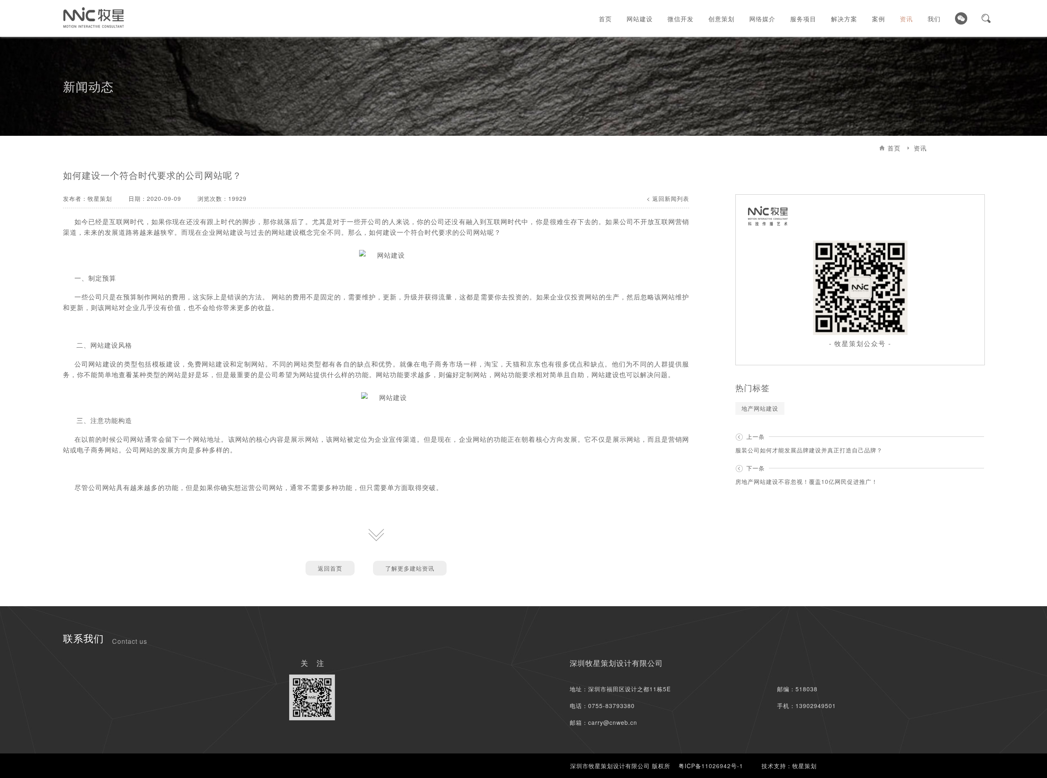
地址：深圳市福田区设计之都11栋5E (620, 689)
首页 (605, 18)
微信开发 (680, 18)
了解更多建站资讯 (409, 568)
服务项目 (803, 18)
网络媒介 (762, 18)
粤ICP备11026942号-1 (711, 766)
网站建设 (640, 18)
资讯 (906, 18)
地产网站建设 (759, 408)
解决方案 (844, 18)
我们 (934, 18)
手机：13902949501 (806, 706)
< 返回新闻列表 (668, 198)
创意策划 (721, 18)
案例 (878, 18)
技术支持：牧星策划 (789, 766)
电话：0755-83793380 (602, 706)
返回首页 (330, 568)
